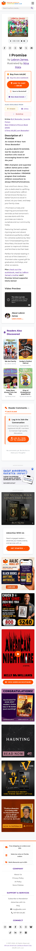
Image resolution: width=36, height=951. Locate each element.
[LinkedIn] (15, 933)
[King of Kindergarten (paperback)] (25, 379)
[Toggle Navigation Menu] (32, 3)
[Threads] (26, 927)
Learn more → (17, 319)
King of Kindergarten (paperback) (25, 392)
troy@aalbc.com (19, 909)
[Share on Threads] (15, 48)
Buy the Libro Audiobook (19, 78)
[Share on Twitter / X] (26, 48)
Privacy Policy (18, 878)
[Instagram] (5, 927)
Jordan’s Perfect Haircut (25, 362)
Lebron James (19, 59)
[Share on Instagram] (10, 48)
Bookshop (19, 114)
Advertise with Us (18, 902)
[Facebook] (15, 927)
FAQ (18, 906)
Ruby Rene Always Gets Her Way (10, 392)
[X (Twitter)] (21, 927)
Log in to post (11, 411)
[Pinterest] (21, 933)
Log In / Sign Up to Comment (18, 439)
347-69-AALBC (19, 913)
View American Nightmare (19, 682)
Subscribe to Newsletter (18, 899)
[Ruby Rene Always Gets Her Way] (10, 379)
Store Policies (18, 885)
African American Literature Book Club (17, 945)
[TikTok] (10, 933)
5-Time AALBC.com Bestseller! (17, 131)
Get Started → (18, 548)
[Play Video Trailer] (18, 654)
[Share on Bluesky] (21, 48)
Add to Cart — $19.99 (19, 84)
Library (26, 108)
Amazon (12, 108)
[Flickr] (26, 933)
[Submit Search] (31, 8)
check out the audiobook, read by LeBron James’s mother (16, 272)
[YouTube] (10, 927)
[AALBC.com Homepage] (12, 3)
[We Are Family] (10, 349)
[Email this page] (31, 48)
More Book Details (17, 97)
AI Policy (18, 882)
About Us (18, 874)
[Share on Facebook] (4, 48)
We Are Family (10, 361)
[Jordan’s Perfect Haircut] (25, 349)
